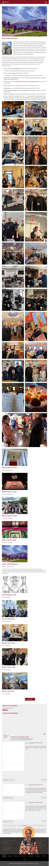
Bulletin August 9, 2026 (9, 540)
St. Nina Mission (33, 58)
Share (43, 780)
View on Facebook (44, 779)
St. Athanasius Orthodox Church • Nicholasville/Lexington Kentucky (25, 863)
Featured (11, 566)
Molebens (19, 81)
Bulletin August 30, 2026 (9, 467)
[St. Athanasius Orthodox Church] (6, 736)
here (8, 64)
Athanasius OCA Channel (8, 708)
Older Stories (29, 699)
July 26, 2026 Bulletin (8, 619)
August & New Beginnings (10, 564)
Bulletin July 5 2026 (8, 691)
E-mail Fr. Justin (6, 850)
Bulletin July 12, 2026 (8, 667)
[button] (8, 780)
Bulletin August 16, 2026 (9, 516)
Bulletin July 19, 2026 (8, 643)
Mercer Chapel (23, 62)
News (11, 470)
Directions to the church (7, 844)
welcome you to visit (9, 57)
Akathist (32, 81)
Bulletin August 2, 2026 (9, 595)
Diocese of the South (17, 829)
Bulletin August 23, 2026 (9, 491)
